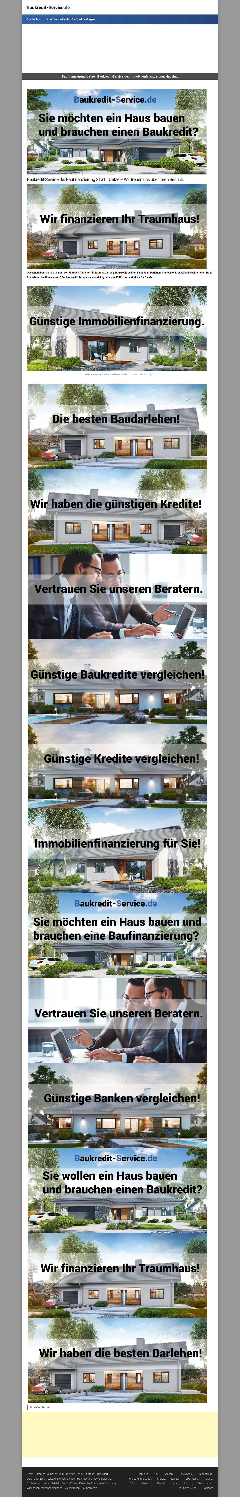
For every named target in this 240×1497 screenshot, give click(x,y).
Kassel (161, 1483)
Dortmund (32, 1478)
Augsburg (110, 1483)
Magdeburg (206, 1473)
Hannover (82, 1478)
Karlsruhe (84, 1483)
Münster (73, 1483)
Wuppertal (43, 1483)
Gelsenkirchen (72, 1488)
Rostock (146, 1483)
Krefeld (161, 1478)
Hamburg (40, 1473)
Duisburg (106, 1478)
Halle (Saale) (186, 1473)
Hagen (174, 1483)
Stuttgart (90, 1473)
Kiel (156, 1473)
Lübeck (175, 1478)
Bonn (65, 1483)
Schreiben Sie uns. (40, 1407)
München (52, 1473)
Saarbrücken (205, 1483)
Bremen (61, 1478)
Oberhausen (192, 1478)
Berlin (30, 1473)
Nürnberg (94, 1478)
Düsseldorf (102, 1473)
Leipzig (52, 1478)
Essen (43, 1478)
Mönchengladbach (51, 1488)
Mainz (209, 1478)
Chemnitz (142, 1473)
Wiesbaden (33, 1488)
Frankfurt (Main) (74, 1473)
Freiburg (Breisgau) (140, 1478)
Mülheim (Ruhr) (188, 1488)
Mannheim (97, 1483)
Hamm (188, 1483)
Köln (61, 1473)
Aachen (168, 1473)
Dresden (71, 1478)
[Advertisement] (120, 49)
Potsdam (208, 1488)
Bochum (32, 1483)
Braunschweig (89, 1488)
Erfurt (132, 1483)
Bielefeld (55, 1483)
